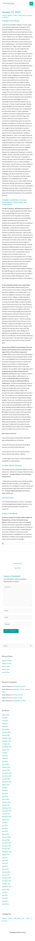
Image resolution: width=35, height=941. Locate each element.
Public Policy (21, 15)
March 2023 (5, 834)
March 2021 (5, 904)
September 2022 (6, 851)
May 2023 (5, 828)
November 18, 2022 (19, 686)
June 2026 (5, 720)
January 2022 (6, 875)
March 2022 (5, 869)
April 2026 (5, 726)
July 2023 (4, 822)
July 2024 (4, 787)
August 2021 (5, 889)
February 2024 (6, 802)
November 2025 (6, 741)
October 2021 (6, 883)
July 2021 (4, 892)
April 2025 (5, 761)
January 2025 (6, 770)
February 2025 (6, 767)
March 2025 (5, 764)
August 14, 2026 (6, 663)
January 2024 (6, 805)
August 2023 (5, 819)
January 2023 (6, 840)
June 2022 (5, 860)
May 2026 (5, 723)
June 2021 (5, 895)
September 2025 (6, 747)
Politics (15, 15)
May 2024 (5, 793)
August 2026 (5, 715)
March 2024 (5, 799)
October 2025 (6, 744)
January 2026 (6, 735)
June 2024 (5, 790)
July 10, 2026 (5, 672)
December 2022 (6, 843)
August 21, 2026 (6, 660)
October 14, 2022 (18, 695)
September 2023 (6, 816)
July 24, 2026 (5, 669)
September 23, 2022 (19, 700)
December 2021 (6, 878)
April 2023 (5, 831)
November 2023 (6, 811)
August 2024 (5, 784)
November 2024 (6, 776)
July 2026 (4, 717)
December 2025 (6, 738)
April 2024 (5, 796)
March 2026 (5, 729)
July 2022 (4, 857)
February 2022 (6, 872)
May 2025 (5, 758)
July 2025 (4, 752)
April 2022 (5, 866)
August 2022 (5, 854)
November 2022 (6, 846)
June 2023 (5, 825)
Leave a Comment (7, 15)
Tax (23, 918)
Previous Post (17, 563)
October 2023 (6, 814)
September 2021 (6, 886)
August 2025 (5, 749)
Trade (27, 918)
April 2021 (5, 901)
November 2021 (6, 881)
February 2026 (6, 732)
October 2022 (6, 848)
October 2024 (6, 779)
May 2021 (5, 898)
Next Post (18, 568)
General (4, 918)
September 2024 (6, 782)
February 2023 (6, 837)
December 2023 (6, 808)
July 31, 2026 (5, 666)
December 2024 (6, 773)
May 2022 (5, 863)
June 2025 (5, 755)
